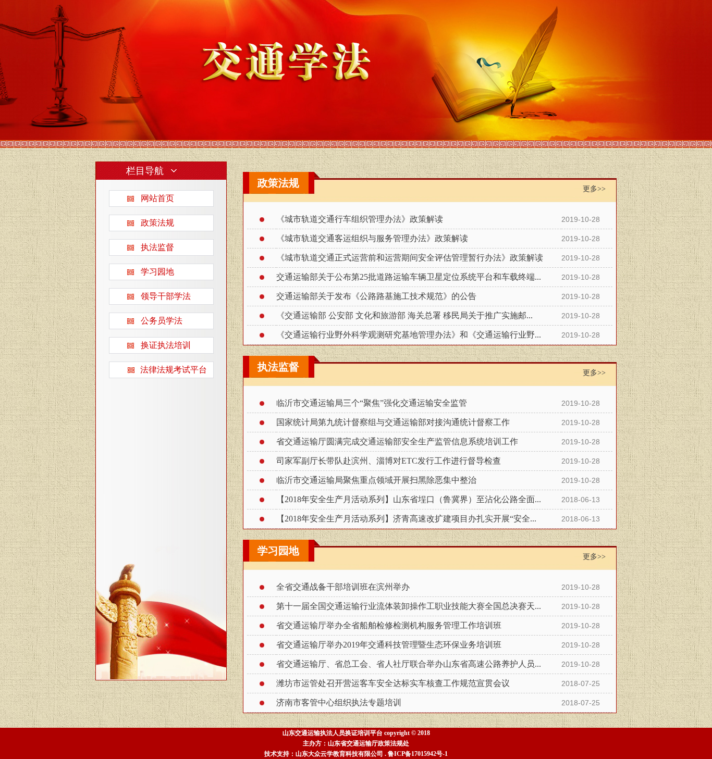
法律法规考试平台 (173, 369)
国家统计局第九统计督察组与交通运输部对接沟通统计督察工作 (393, 422)
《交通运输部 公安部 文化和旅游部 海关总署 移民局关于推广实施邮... (404, 315)
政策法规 (157, 222)
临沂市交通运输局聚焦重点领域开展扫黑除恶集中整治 (376, 480)
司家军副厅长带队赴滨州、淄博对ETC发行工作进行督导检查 (388, 460)
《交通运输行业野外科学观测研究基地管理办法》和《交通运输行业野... (408, 334)
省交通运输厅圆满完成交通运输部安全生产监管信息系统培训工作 (397, 441)
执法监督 (157, 247)
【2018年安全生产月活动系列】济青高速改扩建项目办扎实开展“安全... (406, 518)
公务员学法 (161, 320)
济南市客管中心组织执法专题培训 (338, 702)
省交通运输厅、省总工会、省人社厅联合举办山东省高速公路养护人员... (408, 664)
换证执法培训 (166, 345)
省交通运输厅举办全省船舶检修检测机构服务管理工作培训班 (388, 625)
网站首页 (157, 198)
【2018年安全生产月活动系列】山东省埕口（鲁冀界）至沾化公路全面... (408, 499)
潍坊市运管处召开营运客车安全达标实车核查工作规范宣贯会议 (393, 683)
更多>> (594, 189)
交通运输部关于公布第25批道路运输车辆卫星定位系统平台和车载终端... (408, 276)
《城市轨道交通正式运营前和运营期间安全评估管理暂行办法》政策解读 (409, 257)
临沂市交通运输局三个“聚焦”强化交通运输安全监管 (371, 403)
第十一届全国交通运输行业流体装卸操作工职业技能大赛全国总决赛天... (408, 606)
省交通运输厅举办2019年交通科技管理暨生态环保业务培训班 (388, 644)
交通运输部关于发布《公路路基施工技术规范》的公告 (376, 296)
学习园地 (157, 271)
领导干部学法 (166, 296)
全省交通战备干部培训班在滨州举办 (343, 586)
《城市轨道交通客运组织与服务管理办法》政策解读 (372, 238)
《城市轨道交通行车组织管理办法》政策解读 (359, 219)
